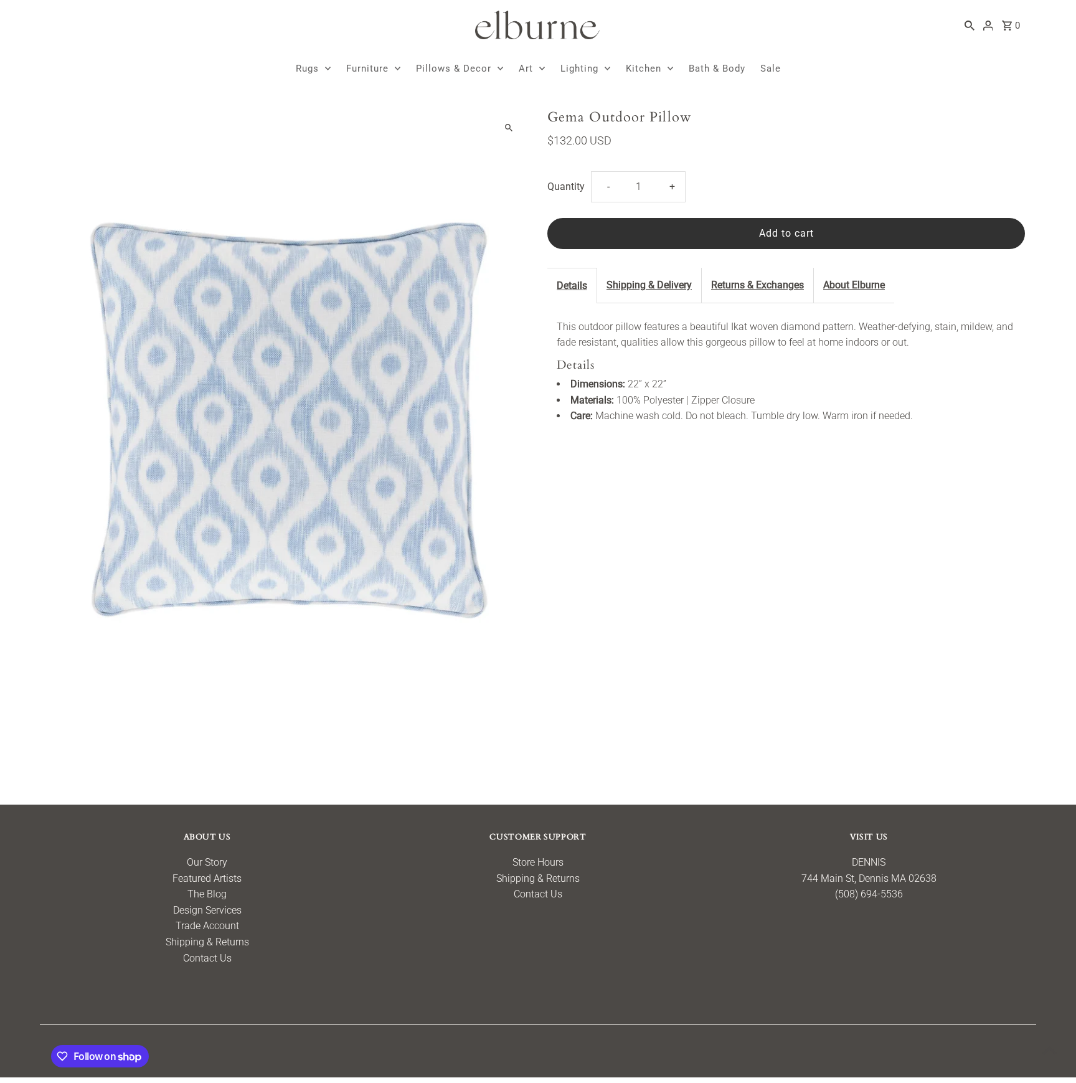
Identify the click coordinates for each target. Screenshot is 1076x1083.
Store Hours (538, 862)
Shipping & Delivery (649, 285)
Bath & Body (717, 68)
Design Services (207, 910)
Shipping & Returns (207, 942)
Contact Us (207, 958)
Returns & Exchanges (757, 285)
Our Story (207, 862)
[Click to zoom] (508, 128)
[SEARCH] (969, 25)
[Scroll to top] (1050, 1050)
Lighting (579, 68)
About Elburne (854, 285)
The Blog (207, 894)
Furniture (367, 68)
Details (572, 285)
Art (526, 68)
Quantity (566, 186)
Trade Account (207, 926)
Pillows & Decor (453, 68)
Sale (770, 68)
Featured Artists (207, 878)
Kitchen (643, 68)
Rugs (307, 68)
